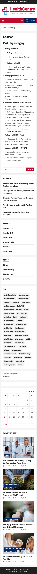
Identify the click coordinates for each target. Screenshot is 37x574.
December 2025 (8, 228)
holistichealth (8, 331)
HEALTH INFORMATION (22, 102)
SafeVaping (22, 346)
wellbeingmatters (9, 365)
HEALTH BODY (18, 76)
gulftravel (6, 376)
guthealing (7, 317)
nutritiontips (8, 342)
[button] (3, 20)
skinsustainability (24, 354)
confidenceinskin (9, 306)
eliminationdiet (9, 309)
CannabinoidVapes (23, 298)
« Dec (5, 425)
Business (18, 53)
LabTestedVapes (20, 331)
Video (33, 20)
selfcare (6, 350)
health (15, 317)
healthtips (20, 320)
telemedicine (18, 357)
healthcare (23, 317)
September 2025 (8, 242)
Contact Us (6, 279)
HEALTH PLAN (18, 135)
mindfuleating (8, 339)
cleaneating (15, 302)
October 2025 (7, 237)
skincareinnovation (10, 354)
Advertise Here (8, 274)
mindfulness (19, 339)
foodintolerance (9, 313)
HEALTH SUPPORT (20, 148)
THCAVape (28, 357)
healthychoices (9, 324)
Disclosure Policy (8, 269)
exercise (19, 309)
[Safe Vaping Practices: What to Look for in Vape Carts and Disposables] (18, 511)
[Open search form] (22, 21)
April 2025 (6, 247)
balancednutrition (9, 298)
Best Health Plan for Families (17, 144)
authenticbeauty (24, 295)
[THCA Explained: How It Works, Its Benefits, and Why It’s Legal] (18, 479)
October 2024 (7, 251)
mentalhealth (8, 335)
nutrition (28, 339)
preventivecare (19, 342)
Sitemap (5, 265)
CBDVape (7, 302)
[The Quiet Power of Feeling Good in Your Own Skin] (18, 543)
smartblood (7, 357)
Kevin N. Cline (8, 466)
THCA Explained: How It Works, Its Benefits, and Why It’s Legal (15, 493)
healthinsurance (9, 320)
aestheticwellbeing (10, 295)
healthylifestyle (21, 324)
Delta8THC (20, 306)
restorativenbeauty (10, 346)
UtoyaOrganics (8, 361)
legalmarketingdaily (10, 374)
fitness (26, 309)
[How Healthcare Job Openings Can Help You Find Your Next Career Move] (18, 447)
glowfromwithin (22, 313)
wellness (20, 365)
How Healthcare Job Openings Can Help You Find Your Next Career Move (20, 69)
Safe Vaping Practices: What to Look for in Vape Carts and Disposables (18, 525)
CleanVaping (26, 302)
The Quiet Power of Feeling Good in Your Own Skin (17, 557)
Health (17, 63)
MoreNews (13, 572)
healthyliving (8, 328)
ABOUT (16, 49)
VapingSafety (20, 361)
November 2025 (8, 233)
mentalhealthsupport (21, 335)
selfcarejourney (17, 350)
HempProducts (19, 328)
